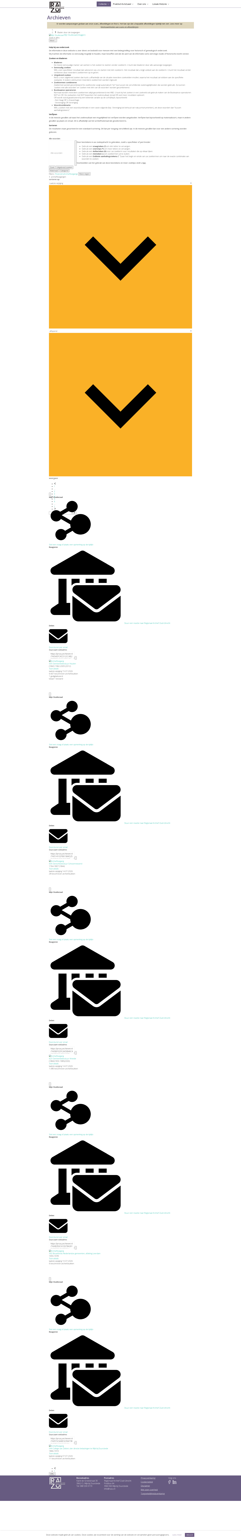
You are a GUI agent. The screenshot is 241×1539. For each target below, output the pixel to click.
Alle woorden (54, 138)
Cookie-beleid (147, 1482)
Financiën (59, 174)
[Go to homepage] (57, 7)
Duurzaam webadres (58, 649)
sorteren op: (54, 179)
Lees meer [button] (177, 1534)
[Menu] (50, 694)
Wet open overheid (149, 1489)
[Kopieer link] (76, 658)
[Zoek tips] (76, 153)
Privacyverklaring (148, 1478)
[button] (53, 668)
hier (144, 163)
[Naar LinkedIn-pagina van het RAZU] (174, 1482)
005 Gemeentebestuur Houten (62, 663)
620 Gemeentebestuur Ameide (62, 1058)
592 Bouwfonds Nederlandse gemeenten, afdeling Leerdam (74, 1253)
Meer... (53, 40)
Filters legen (84, 174)
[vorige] (55, 484)
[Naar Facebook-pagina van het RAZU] (170, 1482)
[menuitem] (104, 4)
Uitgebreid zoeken (64, 167)
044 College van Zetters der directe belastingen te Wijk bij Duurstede (78, 1448)
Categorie (64, 170)
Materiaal (54, 170)
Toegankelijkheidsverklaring (153, 1493)
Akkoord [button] (189, 1535)
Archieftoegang (70, 174)
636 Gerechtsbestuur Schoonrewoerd (65, 863)
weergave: (53, 478)
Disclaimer (145, 1486)
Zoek (52, 167)
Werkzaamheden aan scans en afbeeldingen (119, 27)
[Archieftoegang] (56, 661)
